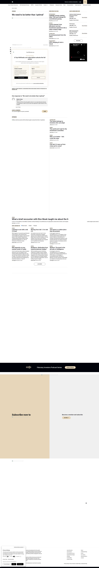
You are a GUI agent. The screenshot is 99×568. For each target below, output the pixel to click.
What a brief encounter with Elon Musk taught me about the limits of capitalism (48, 219)
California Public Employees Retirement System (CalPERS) (75, 15)
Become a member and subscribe (71, 1)
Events (45, 5)
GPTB (32, 5)
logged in (19, 111)
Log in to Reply (18, 107)
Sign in (38, 77)
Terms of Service (72, 563)
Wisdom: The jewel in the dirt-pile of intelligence (57, 248)
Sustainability (70, 5)
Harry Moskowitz (19, 88)
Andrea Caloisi (14, 242)
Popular (35, 225)
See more (78, 40)
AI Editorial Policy (84, 563)
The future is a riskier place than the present (58, 230)
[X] (10, 48)
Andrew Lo (14, 88)
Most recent (24, 225)
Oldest (30, 225)
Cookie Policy (78, 563)
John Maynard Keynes (27, 88)
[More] (10, 53)
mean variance (34, 88)
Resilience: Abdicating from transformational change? (39, 248)
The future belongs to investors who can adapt (57, 122)
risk (16, 89)
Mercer (38, 88)
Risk (64, 5)
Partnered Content (87, 5)
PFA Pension (72, 23)
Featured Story (52, 33)
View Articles (84, 17)
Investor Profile (38, 5)
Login (80, 1)
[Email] (10, 51)
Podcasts (52, 5)
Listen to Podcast (70, 367)
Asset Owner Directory (13, 5)
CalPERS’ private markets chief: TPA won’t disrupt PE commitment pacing (57, 17)
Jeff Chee (51, 140)
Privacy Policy (66, 563)
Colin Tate (13, 223)
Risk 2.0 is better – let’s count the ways (57, 137)
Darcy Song (51, 20)
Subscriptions (78, 5)
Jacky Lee (51, 124)
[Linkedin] (10, 49)
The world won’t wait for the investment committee (58, 129)
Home (13, 8)
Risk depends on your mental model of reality (19, 248)
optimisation (42, 88)
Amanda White (51, 38)
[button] (85, 2)
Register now (21, 77)
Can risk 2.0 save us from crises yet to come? (57, 145)
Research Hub (59, 5)
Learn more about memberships (38, 83)
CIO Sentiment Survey (24, 5)
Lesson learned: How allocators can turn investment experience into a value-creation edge (58, 27)
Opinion (14, 11)
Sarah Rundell (51, 45)
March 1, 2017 (19, 100)
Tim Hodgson (52, 243)
